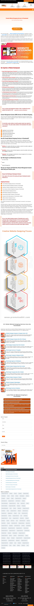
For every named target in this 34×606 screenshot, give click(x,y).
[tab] (17, 399)
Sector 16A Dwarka (4, 545)
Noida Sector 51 (25, 510)
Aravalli (8, 520)
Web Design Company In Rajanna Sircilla (15, 355)
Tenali (8, 510)
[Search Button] (31, 445)
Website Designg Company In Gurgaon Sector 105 (16, 333)
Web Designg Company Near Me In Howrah (15, 344)
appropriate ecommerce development (20, 110)
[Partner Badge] (31, 5)
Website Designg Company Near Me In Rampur (16, 339)
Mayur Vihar (28, 523)
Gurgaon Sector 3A (16, 515)
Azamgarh (3, 498)
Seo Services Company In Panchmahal (11, 484)
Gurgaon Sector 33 (18, 498)
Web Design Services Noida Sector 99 (17, 561)
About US (4, 579)
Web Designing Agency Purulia (6, 553)
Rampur (11, 493)
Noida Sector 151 (20, 535)
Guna (10, 518)
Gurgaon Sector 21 (24, 540)
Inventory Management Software (27, 581)
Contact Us (4, 582)
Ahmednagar (28, 525)
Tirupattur (20, 493)
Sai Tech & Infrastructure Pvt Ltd (6, 603)
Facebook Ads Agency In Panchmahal (11, 482)
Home (4, 578)
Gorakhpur (3, 510)
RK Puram (12, 520)
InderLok (28, 520)
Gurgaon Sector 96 (25, 508)
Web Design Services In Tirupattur (13, 350)
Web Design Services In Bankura (13, 388)
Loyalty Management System (27, 591)
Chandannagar (27, 530)
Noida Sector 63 (4, 515)
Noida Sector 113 (22, 520)
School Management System (27, 588)
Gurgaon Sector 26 (4, 530)
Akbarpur (24, 498)
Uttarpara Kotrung (21, 523)
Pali (21, 515)
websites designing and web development (17, 33)
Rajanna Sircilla (25, 493)
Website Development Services (20, 584)
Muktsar (18, 545)
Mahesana (17, 540)
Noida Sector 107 (24, 513)
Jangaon (15, 535)
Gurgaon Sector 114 (12, 503)
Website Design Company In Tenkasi (14, 377)
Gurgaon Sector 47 (12, 530)
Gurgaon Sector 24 (4, 518)
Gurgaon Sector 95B (12, 505)
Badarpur (18, 505)
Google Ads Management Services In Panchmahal (13, 478)
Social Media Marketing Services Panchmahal (12, 480)
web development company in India (12, 62)
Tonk (19, 513)
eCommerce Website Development (20, 589)
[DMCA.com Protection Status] (15, 603)
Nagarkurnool (10, 513)
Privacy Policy (20, 603)
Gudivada (3, 520)
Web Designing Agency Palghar (26, 555)
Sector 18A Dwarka (4, 503)
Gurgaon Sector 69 (4, 535)
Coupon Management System (27, 585)
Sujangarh (10, 525)
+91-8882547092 (16, 28)
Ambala (10, 515)
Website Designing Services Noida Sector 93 (26, 561)
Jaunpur (8, 498)
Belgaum (19, 510)
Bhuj (18, 503)
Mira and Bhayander (5, 508)
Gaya (27, 545)
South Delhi (3, 523)
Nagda (12, 498)
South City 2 (23, 503)
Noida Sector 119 (14, 523)
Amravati (23, 525)
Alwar (10, 545)
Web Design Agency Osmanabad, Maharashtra (26, 558)
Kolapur (15, 513)
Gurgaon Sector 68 (11, 540)
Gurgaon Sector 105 (5, 493)
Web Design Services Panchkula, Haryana (17, 553)
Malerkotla (19, 508)
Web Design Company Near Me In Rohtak (15, 372)
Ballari (27, 503)
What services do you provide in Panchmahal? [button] (13, 399)
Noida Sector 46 (4, 540)
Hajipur (27, 535)
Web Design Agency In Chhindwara (13, 361)
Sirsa (10, 508)
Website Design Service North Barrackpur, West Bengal (7, 561)
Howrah (15, 493)
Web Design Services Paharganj (6, 558)
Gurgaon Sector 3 (13, 510)
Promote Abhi (4, 34)
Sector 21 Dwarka (4, 505)
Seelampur (25, 515)
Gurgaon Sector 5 (15, 518)
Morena (10, 535)
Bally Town (22, 518)
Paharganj (23, 505)
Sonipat (14, 508)
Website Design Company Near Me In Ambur (15, 366)
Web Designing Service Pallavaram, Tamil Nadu (7, 555)
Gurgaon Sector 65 (20, 530)
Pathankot (23, 545)
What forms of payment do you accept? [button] (11, 402)
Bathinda (27, 518)
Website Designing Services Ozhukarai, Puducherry (17, 558)
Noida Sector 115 (17, 525)
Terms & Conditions (25, 603)
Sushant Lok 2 (4, 513)
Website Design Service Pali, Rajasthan (17, 555)
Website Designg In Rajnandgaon (13, 382)
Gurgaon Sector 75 (4, 525)
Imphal (14, 545)
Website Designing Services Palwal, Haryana (26, 553)
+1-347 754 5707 (24, 600)
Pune (17, 520)
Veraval (8, 523)
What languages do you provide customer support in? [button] (14, 408)
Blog (3, 583)
